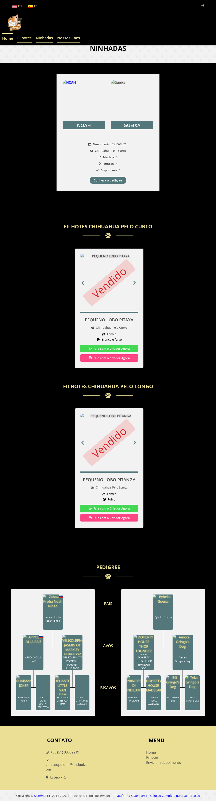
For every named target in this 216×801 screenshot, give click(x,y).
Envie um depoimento (163, 762)
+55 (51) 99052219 (64, 752)
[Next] (135, 283)
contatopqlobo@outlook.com (66, 767)
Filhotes (24, 37)
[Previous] (82, 283)
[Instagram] (202, 5)
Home (7, 38)
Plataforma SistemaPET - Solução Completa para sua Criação (157, 796)
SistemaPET (42, 796)
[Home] (11, 22)
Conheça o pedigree (108, 180)
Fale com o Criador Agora (111, 349)
